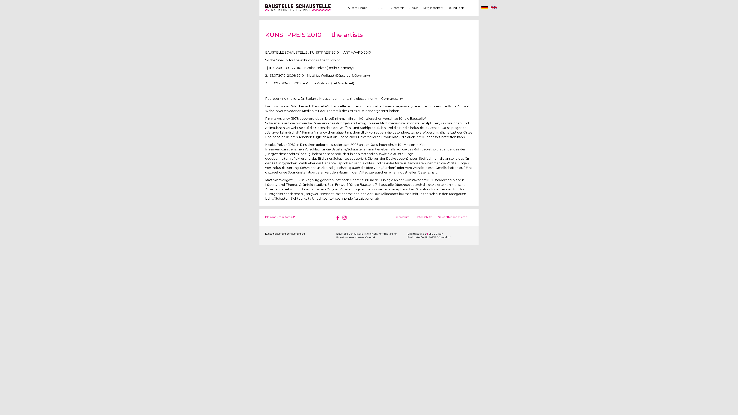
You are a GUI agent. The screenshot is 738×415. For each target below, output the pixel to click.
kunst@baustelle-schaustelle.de (285, 233)
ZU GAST (379, 7)
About (414, 7)
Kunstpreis (397, 7)
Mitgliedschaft (433, 7)
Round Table (456, 7)
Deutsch (484, 7)
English (494, 7)
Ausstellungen (357, 7)
